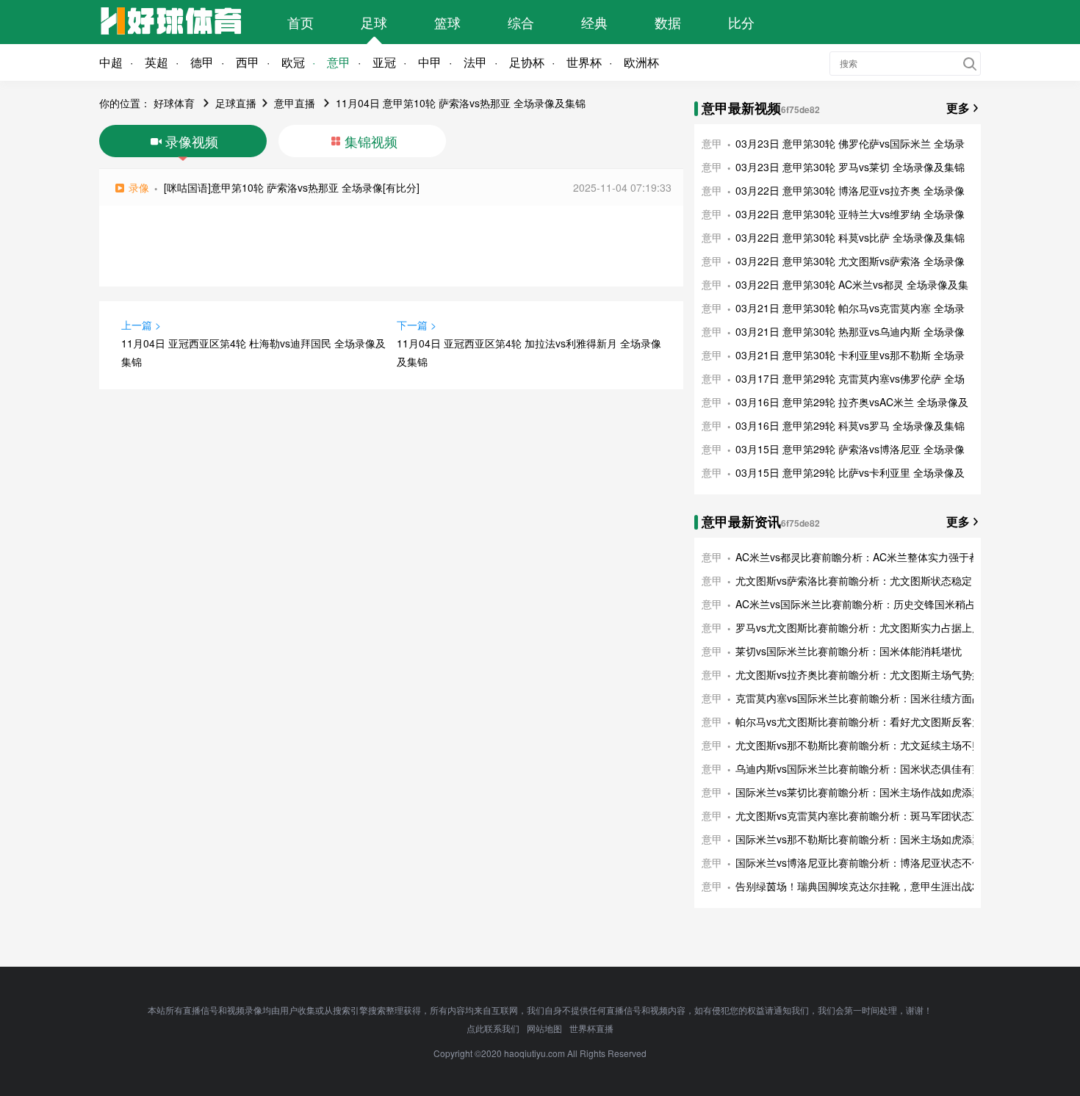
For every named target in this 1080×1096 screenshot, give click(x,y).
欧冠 (293, 62)
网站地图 (544, 1028)
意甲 (338, 62)
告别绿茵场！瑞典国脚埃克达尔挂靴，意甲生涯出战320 (862, 886)
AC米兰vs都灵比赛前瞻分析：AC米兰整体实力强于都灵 (862, 556)
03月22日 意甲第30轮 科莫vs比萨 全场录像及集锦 (850, 237)
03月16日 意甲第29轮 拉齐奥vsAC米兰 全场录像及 (851, 401)
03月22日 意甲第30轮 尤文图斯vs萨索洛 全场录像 (850, 260)
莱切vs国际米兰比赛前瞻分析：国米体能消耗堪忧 (848, 650)
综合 (521, 22)
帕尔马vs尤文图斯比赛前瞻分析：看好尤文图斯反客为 (858, 721)
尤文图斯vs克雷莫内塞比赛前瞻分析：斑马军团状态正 (858, 815)
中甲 (430, 62)
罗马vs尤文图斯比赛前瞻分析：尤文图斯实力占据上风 (858, 627)
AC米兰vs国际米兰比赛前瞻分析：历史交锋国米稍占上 (860, 603)
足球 (374, 22)
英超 (156, 62)
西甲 (247, 62)
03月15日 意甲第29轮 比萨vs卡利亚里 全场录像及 (850, 472)
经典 (594, 22)
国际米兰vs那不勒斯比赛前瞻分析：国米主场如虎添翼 (858, 839)
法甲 (475, 62)
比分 (741, 22)
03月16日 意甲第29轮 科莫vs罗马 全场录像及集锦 (850, 425)
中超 (111, 62)
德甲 (202, 62)
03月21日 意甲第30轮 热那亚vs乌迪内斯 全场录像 (850, 331)
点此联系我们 (493, 1028)
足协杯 (526, 62)
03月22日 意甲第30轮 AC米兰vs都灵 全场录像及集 (851, 284)
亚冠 (384, 62)
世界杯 (584, 62)
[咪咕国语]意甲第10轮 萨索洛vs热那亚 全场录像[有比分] (292, 187)
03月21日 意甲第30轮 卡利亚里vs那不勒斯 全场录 (850, 354)
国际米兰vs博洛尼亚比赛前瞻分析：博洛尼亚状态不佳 (858, 862)
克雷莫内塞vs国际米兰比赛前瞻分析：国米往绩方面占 (858, 698)
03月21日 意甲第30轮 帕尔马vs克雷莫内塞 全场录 (850, 307)
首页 (300, 22)
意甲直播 (294, 102)
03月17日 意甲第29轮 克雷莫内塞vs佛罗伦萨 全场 (850, 378)
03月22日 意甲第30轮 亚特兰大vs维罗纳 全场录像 (850, 213)
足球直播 (235, 102)
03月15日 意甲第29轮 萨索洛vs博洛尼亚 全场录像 (850, 448)
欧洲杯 (641, 62)
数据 (668, 22)
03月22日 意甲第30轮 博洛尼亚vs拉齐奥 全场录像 (850, 190)
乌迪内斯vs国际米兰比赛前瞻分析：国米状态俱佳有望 (858, 768)
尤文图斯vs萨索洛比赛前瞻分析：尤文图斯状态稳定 (853, 580)
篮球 (447, 22)
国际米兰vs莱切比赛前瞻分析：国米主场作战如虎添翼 (858, 792)
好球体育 (174, 102)
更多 (958, 107)
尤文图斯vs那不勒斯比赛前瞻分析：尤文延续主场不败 (858, 745)
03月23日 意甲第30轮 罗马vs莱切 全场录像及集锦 (850, 166)
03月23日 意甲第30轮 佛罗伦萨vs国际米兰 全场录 (850, 143)
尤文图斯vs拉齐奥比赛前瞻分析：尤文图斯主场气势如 (858, 674)
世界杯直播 (591, 1028)
